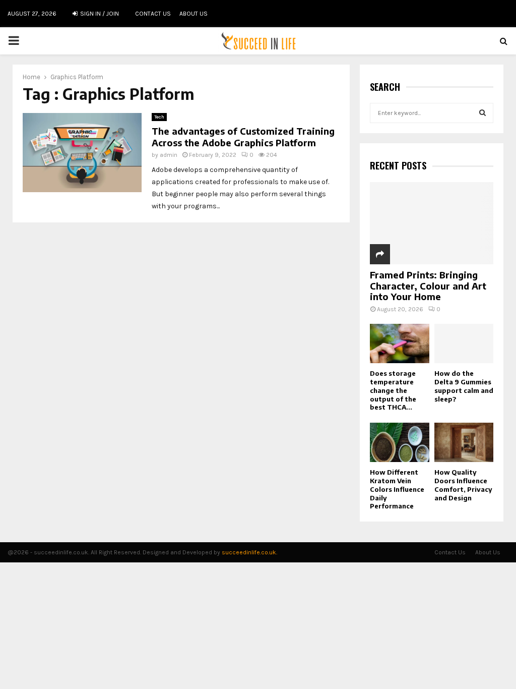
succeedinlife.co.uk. (249, 552)
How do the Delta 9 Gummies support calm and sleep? (463, 386)
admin (168, 154)
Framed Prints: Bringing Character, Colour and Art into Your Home (428, 285)
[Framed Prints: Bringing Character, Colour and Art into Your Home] (431, 223)
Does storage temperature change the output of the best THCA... (393, 390)
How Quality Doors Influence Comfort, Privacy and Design (463, 484)
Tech (159, 117)
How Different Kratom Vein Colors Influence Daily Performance (397, 489)
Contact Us (153, 13)
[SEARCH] (482, 113)
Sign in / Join (99, 13)
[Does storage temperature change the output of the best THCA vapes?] (399, 343)
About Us (193, 13)
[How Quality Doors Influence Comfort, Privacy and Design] (464, 442)
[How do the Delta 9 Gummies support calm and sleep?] (464, 343)
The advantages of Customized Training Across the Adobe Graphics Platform (243, 136)
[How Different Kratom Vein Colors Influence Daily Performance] (399, 442)
